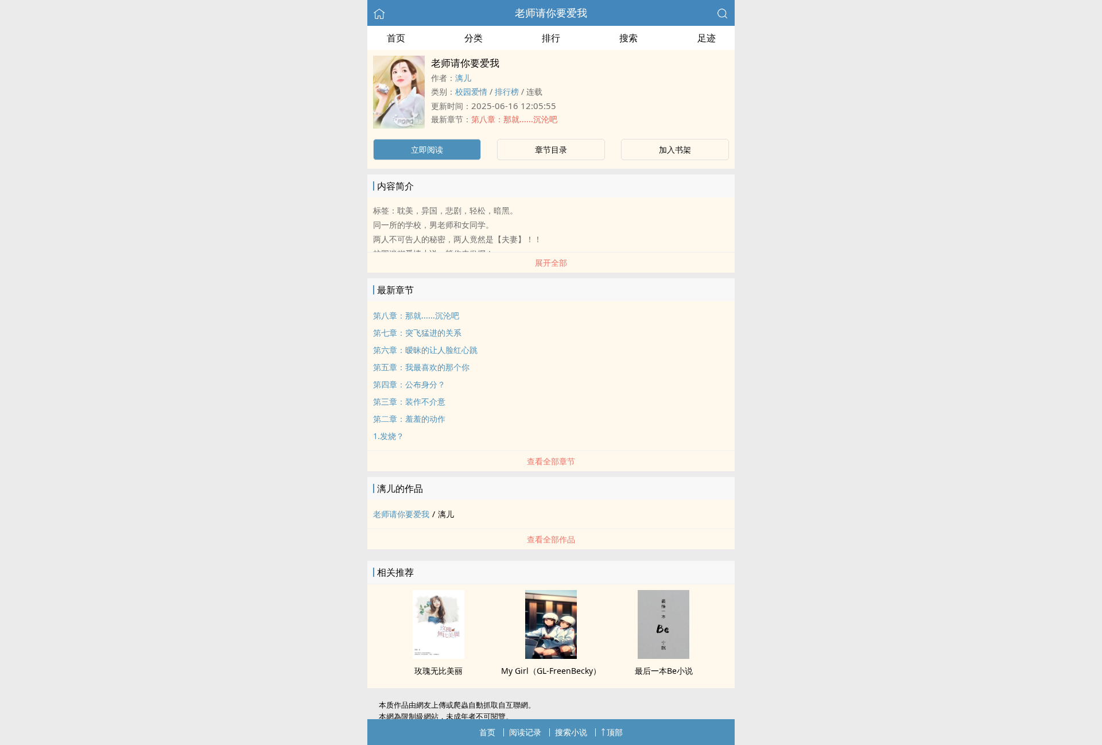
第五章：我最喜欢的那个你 (421, 367)
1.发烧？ (388, 435)
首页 (396, 38)
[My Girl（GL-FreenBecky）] (551, 655)
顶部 (615, 732)
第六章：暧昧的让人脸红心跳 (425, 349)
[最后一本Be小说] (663, 655)
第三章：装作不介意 (409, 401)
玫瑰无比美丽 (438, 670)
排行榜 (507, 91)
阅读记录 (525, 732)
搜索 (628, 38)
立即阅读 (427, 149)
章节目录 (551, 149)
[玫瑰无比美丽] (438, 655)
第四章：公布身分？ (409, 384)
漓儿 (463, 77)
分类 (473, 38)
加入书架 (675, 149)
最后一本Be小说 (664, 670)
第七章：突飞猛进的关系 (417, 332)
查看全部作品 (551, 539)
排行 (551, 38)
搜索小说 (571, 732)
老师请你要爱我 (551, 13)
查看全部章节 (551, 461)
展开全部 (551, 262)
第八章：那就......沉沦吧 (514, 119)
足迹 (706, 38)
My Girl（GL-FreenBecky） (551, 670)
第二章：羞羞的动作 (409, 418)
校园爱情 (471, 91)
